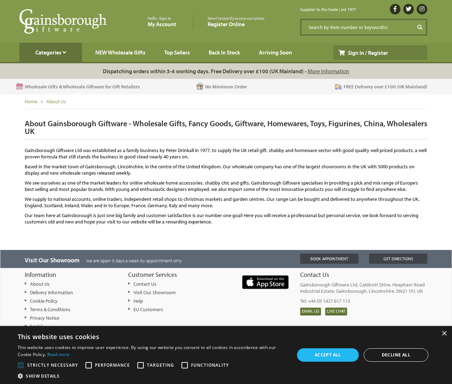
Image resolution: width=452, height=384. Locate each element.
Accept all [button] (328, 355)
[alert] (226, 355)
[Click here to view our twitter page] (408, 9)
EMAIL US (310, 311)
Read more (58, 354)
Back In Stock (224, 52)
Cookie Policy (44, 301)
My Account (162, 22)
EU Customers (148, 309)
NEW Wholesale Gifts (120, 52)
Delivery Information (51, 292)
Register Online (236, 22)
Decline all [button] (396, 355)
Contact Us (144, 284)
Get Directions (398, 258)
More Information (328, 71)
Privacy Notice (44, 318)
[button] (152, 375)
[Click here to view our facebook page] (395, 9)
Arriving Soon (275, 52)
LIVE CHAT (336, 311)
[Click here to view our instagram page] (422, 9)
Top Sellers (177, 52)
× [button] (444, 333)
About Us (56, 101)
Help (138, 301)
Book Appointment (329, 258)
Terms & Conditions (50, 309)
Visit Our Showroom (154, 292)
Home (31, 101)
